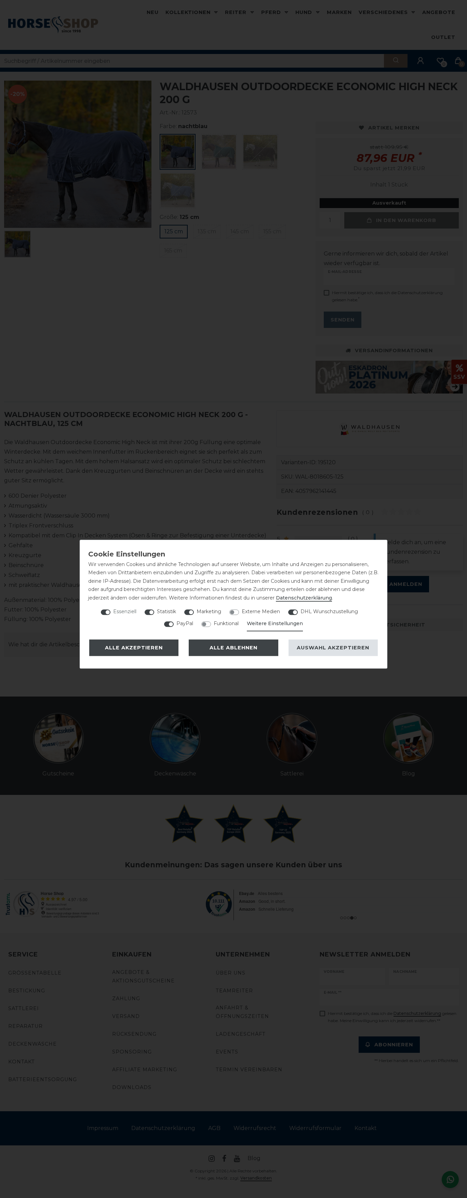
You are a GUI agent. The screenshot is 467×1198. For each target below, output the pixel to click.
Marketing (209, 611)
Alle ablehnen (233, 648)
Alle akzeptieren (134, 648)
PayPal (184, 623)
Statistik (166, 611)
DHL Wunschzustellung (329, 611)
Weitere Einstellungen (275, 623)
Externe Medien (261, 611)
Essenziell (124, 611)
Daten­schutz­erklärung (304, 598)
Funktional (226, 623)
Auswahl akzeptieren (333, 648)
